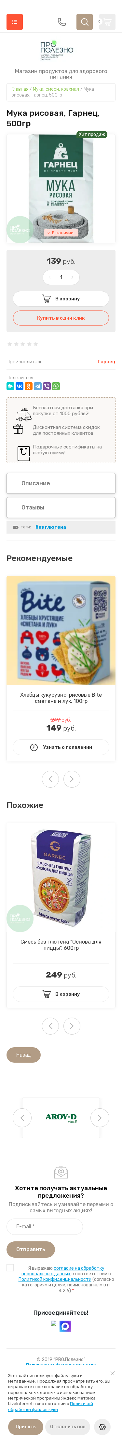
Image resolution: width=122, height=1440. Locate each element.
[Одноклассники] (29, 386)
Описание (35, 483)
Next (72, 779)
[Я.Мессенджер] (10, 386)
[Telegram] (38, 386)
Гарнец (106, 362)
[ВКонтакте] (19, 386)
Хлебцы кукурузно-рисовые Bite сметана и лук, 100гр (61, 698)
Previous (22, 1118)
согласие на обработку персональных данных (62, 1271)
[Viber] (47, 386)
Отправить (30, 1249)
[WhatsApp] (56, 386)
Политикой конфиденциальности (55, 1279)
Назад (23, 1055)
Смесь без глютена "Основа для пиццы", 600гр (61, 945)
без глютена (50, 527)
